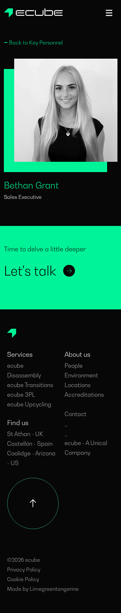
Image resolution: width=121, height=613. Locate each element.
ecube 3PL (21, 394)
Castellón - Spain (30, 443)
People (74, 365)
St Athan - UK (25, 434)
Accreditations (84, 394)
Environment (81, 375)
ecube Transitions (30, 385)
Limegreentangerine (54, 589)
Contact (75, 414)
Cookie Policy (23, 579)
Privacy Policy (23, 569)
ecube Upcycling (29, 404)
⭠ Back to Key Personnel (33, 42)
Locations (78, 385)
